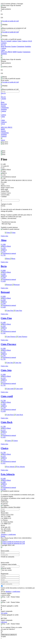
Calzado (8, 41)
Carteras (14, 41)
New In (3, 41)
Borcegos (8, 46)
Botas (2, 46)
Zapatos (13, 46)
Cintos (19, 41)
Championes (20, 46)
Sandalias (28, 46)
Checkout (4, 622)
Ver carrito (4, 613)
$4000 (15, 52)
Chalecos (25, 41)
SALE (30, 41)
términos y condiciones (13, 591)
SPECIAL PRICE (6, 52)
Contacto (3, 43)
